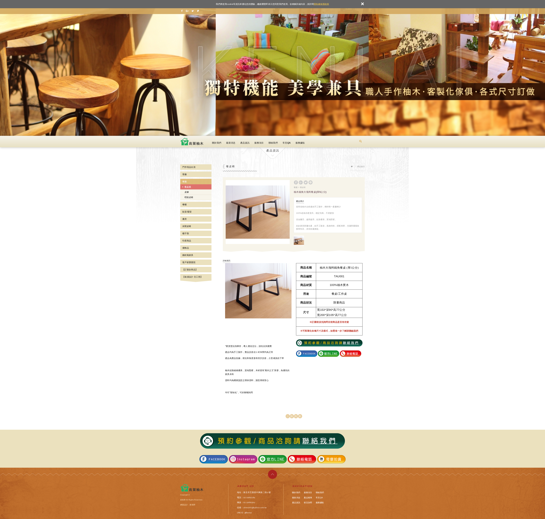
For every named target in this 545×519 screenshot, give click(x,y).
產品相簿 (308, 497)
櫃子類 (185, 233)
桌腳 (187, 192)
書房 (184, 219)
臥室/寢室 (187, 212)
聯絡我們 (273, 143)
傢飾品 (185, 248)
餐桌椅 (188, 187)
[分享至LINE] (310, 182)
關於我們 (216, 143)
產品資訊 (245, 143)
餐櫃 (184, 204)
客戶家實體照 (188, 262)
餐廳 (184, 181)
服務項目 (259, 143)
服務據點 (300, 143)
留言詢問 (308, 502)
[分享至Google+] (187, 11)
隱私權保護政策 (321, 4)
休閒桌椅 (186, 226)
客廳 (184, 174)
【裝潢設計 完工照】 (192, 277)
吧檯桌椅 (189, 197)
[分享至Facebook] (182, 11)
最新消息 (230, 143)
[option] (258, 212)
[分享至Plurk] (198, 11)
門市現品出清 (188, 167)
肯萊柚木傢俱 (192, 141)
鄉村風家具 (187, 255)
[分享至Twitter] (192, 11)
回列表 (297, 416)
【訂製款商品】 (190, 269)
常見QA (287, 143)
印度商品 (186, 240)
